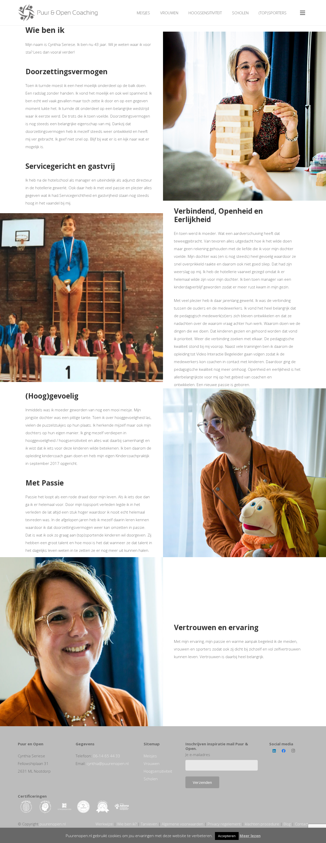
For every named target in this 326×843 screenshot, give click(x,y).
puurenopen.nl (52, 823)
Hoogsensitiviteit (158, 771)
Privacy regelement (224, 823)
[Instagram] (293, 751)
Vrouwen (151, 763)
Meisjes (150, 755)
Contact (301, 823)
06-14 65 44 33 (106, 755)
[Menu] (302, 12)
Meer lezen (250, 835)
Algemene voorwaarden (182, 823)
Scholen (151, 778)
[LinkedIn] (274, 751)
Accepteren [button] (227, 836)
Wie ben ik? (127, 823)
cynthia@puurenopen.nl (108, 763)
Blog (287, 823)
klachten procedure (262, 823)
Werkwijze (104, 823)
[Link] (58, 13)
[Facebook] (284, 751)
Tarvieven (149, 823)
